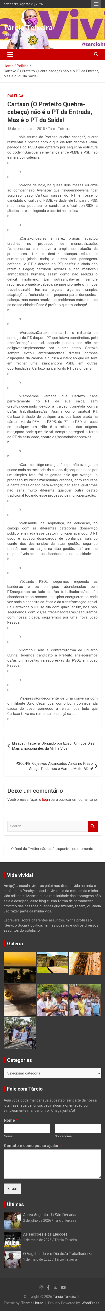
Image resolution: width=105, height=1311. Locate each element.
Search (93, 826)
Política (15, 96)
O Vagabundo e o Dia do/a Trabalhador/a (57, 1253)
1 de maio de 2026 (37, 1240)
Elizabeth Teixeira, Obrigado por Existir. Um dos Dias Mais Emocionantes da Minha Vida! (53, 746)
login (46, 799)
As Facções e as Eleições (45, 1234)
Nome (11, 1120)
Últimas (15, 1204)
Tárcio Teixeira (28, 27)
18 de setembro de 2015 (26, 129)
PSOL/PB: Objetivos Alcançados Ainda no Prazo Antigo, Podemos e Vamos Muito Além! (54, 766)
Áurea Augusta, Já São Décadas (50, 1214)
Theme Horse (32, 1303)
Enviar (12, 1188)
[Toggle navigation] (10, 54)
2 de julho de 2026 (37, 1220)
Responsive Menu (96, 4)
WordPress (90, 1303)
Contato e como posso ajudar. (33, 1145)
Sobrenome (63, 1136)
